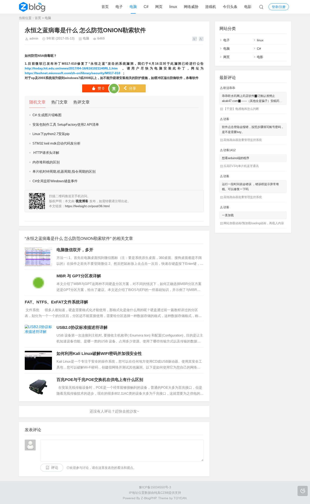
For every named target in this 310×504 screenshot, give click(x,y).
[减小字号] (201, 39)
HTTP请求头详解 (45, 153)
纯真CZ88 (161, 492)
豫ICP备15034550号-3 (155, 487)
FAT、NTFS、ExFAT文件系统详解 (56, 302)
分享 (129, 88)
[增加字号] (194, 39)
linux (173, 7)
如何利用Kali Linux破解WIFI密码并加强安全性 (99, 353)
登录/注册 (278, 7)
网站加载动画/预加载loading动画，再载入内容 (254, 223)
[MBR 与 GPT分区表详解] (38, 282)
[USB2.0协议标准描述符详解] (38, 334)
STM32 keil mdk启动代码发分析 (56, 143)
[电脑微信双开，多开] (38, 256)
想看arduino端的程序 (235, 158)
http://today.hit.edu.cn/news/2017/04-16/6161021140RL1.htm (71, 68)
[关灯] (303, 491)
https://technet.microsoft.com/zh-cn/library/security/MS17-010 (72, 73)
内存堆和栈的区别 (46, 162)
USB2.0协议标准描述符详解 (82, 327)
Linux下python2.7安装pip (50, 134)
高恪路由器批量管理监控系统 (243, 140)
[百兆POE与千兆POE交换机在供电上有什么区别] (38, 386)
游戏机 (210, 7)
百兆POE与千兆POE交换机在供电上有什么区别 (100, 379)
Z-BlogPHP (148, 498)
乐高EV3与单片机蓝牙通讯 (241, 166)
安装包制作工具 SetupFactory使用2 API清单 (65, 124)
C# (146, 7)
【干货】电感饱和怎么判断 (241, 109)
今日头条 (230, 7)
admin (34, 38)
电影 (247, 7)
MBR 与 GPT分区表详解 (79, 276)
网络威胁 (191, 7)
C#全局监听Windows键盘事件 (55, 181)
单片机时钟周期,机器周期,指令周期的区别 (64, 171)
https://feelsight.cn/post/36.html (87, 206)
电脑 (133, 7)
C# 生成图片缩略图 (47, 115)
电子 (119, 7)
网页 (158, 7)
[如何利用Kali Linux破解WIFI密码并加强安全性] (38, 360)
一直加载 (228, 215)
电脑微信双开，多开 (75, 250)
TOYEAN (180, 498)
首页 (105, 7)
